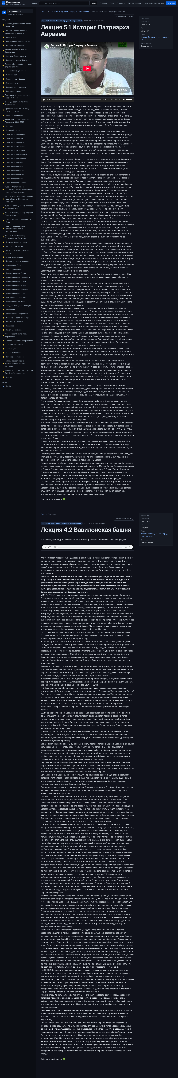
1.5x (116, 99)
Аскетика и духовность (15, 45)
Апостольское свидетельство (18, 41)
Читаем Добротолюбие (15, 357)
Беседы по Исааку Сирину (17, 60)
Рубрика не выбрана (14, 322)
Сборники (10, 326)
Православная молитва (15, 301)
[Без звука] (124, 100)
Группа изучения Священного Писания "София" (17, 96)
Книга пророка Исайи (14, 171)
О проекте (121, 3)
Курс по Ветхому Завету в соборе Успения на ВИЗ (19, 207)
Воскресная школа (13, 91)
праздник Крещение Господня (18, 306)
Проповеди (10, 310)
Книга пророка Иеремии (16, 158)
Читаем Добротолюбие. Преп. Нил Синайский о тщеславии (19, 371)
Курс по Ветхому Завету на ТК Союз (18, 220)
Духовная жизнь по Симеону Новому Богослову (17, 110)
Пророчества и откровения (17, 314)
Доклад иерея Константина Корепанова (16, 103)
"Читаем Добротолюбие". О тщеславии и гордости (16, 31)
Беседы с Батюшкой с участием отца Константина (18, 65)
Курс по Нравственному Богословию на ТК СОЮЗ (15, 236)
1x (112, 99)
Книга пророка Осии (14, 179)
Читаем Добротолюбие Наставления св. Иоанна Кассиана (15, 363)
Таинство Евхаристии (14, 345)
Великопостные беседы (15, 79)
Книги (111, 3)
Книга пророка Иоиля (14, 162)
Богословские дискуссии (16, 71)
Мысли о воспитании (14, 257)
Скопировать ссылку (124, 16)
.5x (108, 99)
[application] (87, 99)
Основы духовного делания (17, 261)
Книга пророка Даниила (15, 146)
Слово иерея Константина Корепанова (16, 335)
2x (119, 99)
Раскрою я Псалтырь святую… (18, 318)
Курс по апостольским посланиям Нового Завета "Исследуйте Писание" (19, 199)
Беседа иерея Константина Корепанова (16, 50)
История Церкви (12, 130)
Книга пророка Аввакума (16, 134)
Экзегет (9, 377)
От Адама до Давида (14, 265)
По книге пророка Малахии (17, 289)
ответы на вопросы (14, 269)
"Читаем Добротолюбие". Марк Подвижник (18, 25)
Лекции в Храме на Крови (16, 242)
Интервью (10, 126)
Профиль (8, 386)
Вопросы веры (12, 83)
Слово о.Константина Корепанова (19, 341)
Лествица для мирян (14, 246)
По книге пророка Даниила (17, 273)
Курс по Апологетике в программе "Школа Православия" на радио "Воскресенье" (19, 189)
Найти (93, 3)
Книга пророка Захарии (15, 150)
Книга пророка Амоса (15, 142)
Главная (103, 3)
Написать (171, 3)
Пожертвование (134, 3)
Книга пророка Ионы (14, 167)
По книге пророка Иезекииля (18, 277)
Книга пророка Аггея (14, 138)
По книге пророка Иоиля (16, 281)
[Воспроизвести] (44, 100)
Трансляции (10, 349)
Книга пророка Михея (15, 175)
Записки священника (14, 115)
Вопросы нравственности (16, 87)
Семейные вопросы (14, 330)
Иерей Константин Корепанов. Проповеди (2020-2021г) (17, 120)
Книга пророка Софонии (16, 183)
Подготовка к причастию (16, 297)
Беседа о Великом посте (16, 56)
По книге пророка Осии (15, 293)
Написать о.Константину (154, 3)
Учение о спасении (13, 353)
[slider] (129, 99)
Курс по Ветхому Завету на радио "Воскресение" (19, 213)
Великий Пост (11, 75)
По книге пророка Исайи (16, 285)
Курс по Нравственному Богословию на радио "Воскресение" (15, 228)
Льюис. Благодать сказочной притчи (17, 251)
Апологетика (11, 37)
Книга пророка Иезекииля (16, 154)
